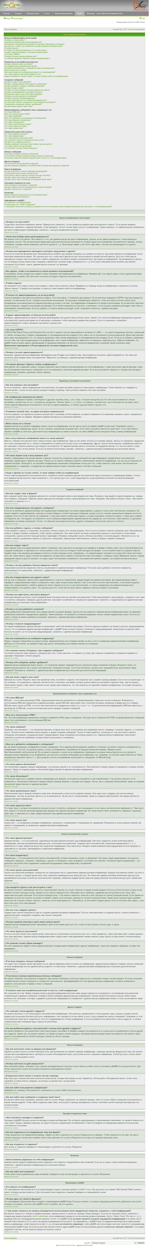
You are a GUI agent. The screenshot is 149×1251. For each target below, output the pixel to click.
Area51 (46, 1204)
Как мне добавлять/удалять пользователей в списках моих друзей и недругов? (37, 166)
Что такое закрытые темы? (16, 126)
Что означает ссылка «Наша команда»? (21, 148)
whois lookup (37, 1216)
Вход (8, 18)
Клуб (79, 13)
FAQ (143, 18)
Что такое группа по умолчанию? (18, 146)
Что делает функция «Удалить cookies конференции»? (27, 58)
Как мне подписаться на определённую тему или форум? (28, 187)
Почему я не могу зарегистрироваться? (21, 56)
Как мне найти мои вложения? (17, 197)
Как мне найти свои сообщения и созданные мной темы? (28, 179)
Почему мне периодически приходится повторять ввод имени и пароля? (34, 44)
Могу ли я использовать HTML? (17, 114)
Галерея (18, 13)
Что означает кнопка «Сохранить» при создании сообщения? (30, 102)
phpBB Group (85, 1189)
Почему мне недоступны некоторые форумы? (24, 94)
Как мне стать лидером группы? (18, 142)
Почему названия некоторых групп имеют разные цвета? (28, 144)
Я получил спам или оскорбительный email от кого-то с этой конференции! (35, 158)
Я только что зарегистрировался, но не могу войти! (26, 50)
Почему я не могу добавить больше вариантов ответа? (27, 90)
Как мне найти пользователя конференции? (23, 177)
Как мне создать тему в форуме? (18, 82)
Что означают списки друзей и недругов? (21, 164)
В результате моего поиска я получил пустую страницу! (27, 175)
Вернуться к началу (11, 232)
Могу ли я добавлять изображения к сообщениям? (25, 118)
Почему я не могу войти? (15, 40)
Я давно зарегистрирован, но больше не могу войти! (26, 52)
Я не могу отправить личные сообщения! (21, 154)
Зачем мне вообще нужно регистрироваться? (23, 42)
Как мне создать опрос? (14, 88)
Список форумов (10, 29)
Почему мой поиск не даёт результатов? (21, 173)
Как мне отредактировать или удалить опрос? (24, 92)
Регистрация (18, 18)
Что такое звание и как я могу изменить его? (23, 74)
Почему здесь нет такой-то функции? (20, 205)
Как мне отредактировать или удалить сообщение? (26, 84)
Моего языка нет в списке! (15, 70)
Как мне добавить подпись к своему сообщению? (25, 86)
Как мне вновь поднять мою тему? (19, 106)
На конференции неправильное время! (21, 66)
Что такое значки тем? (14, 128)
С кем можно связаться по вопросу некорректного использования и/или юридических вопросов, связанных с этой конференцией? (58, 207)
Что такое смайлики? (13, 116)
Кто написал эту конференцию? (18, 203)
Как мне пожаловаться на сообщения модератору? (26, 100)
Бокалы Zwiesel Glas (68, 1245)
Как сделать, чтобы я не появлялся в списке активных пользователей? (34, 46)
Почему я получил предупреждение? (20, 98)
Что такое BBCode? (13, 112)
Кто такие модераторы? (14, 136)
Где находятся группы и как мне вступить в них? (24, 140)
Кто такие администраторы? (16, 134)
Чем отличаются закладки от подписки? (21, 185)
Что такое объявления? (14, 122)
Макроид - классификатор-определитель (105, 13)
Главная (6, 13)
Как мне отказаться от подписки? (18, 189)
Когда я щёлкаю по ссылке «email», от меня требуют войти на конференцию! (36, 76)
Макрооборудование (64, 13)
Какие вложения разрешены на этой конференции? (26, 195)
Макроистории (33, 13)
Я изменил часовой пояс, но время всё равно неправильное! (30, 68)
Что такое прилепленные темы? (18, 124)
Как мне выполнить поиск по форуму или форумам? (26, 171)
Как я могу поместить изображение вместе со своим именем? (30, 72)
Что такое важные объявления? (18, 120)
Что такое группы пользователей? (19, 138)
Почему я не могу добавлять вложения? (21, 96)
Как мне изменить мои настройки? (19, 64)
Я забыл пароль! (11, 48)
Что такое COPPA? (12, 54)
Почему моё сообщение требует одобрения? (23, 104)
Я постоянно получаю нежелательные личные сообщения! (29, 156)
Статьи (47, 13)
